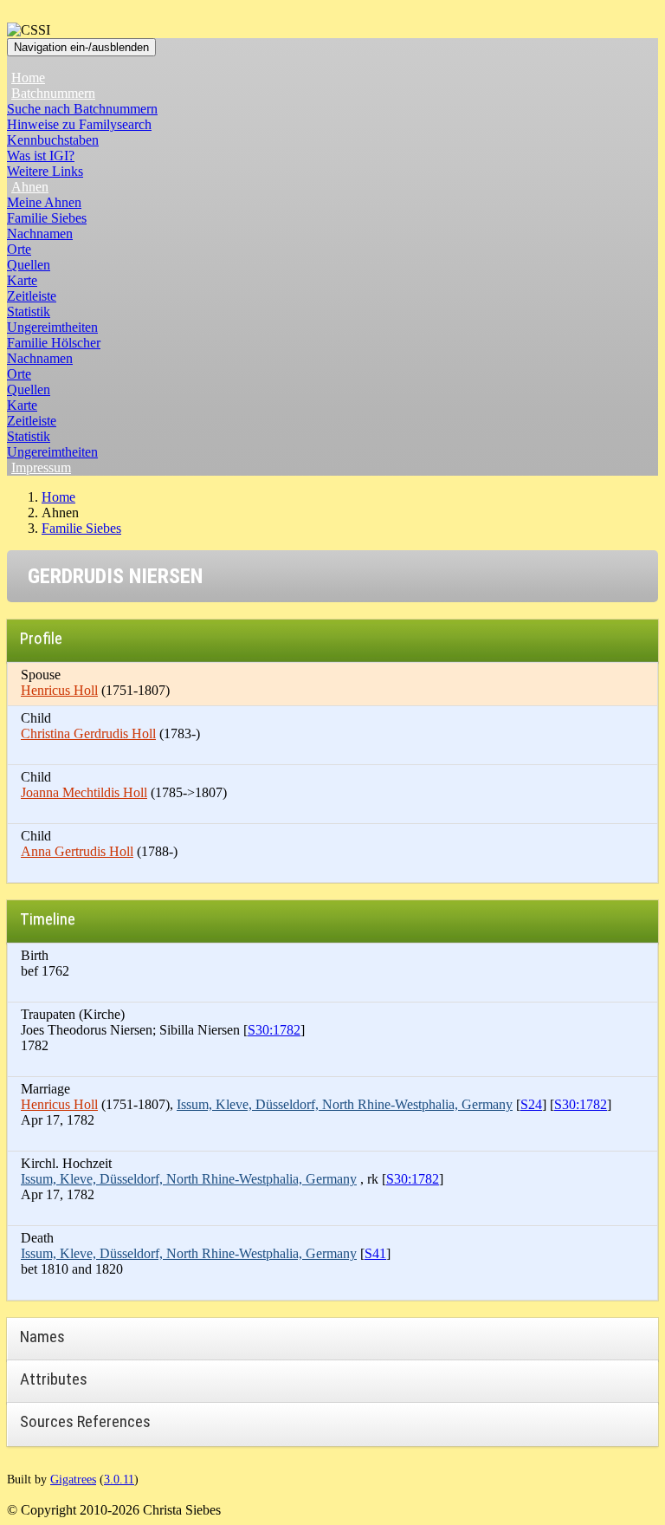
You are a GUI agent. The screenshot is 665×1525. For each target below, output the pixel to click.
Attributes (53, 1379)
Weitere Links (45, 171)
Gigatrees (73, 1479)
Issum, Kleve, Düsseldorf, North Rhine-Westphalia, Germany (345, 1104)
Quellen (28, 264)
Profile (41, 638)
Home (28, 77)
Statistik (28, 311)
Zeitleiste (31, 296)
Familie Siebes (47, 218)
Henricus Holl (59, 690)
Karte (22, 280)
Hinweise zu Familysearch (79, 124)
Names (42, 1337)
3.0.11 (119, 1479)
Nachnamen (40, 233)
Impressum (41, 467)
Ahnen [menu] (29, 186)
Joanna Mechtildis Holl (84, 792)
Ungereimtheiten (52, 327)
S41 (375, 1253)
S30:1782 (274, 1029)
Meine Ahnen (44, 202)
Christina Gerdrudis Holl (88, 733)
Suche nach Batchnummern (82, 108)
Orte (19, 249)
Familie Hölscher (53, 342)
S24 (531, 1104)
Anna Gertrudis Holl (77, 851)
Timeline (47, 919)
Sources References (85, 1421)
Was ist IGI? (40, 155)
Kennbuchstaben (53, 140)
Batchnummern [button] (53, 93)
